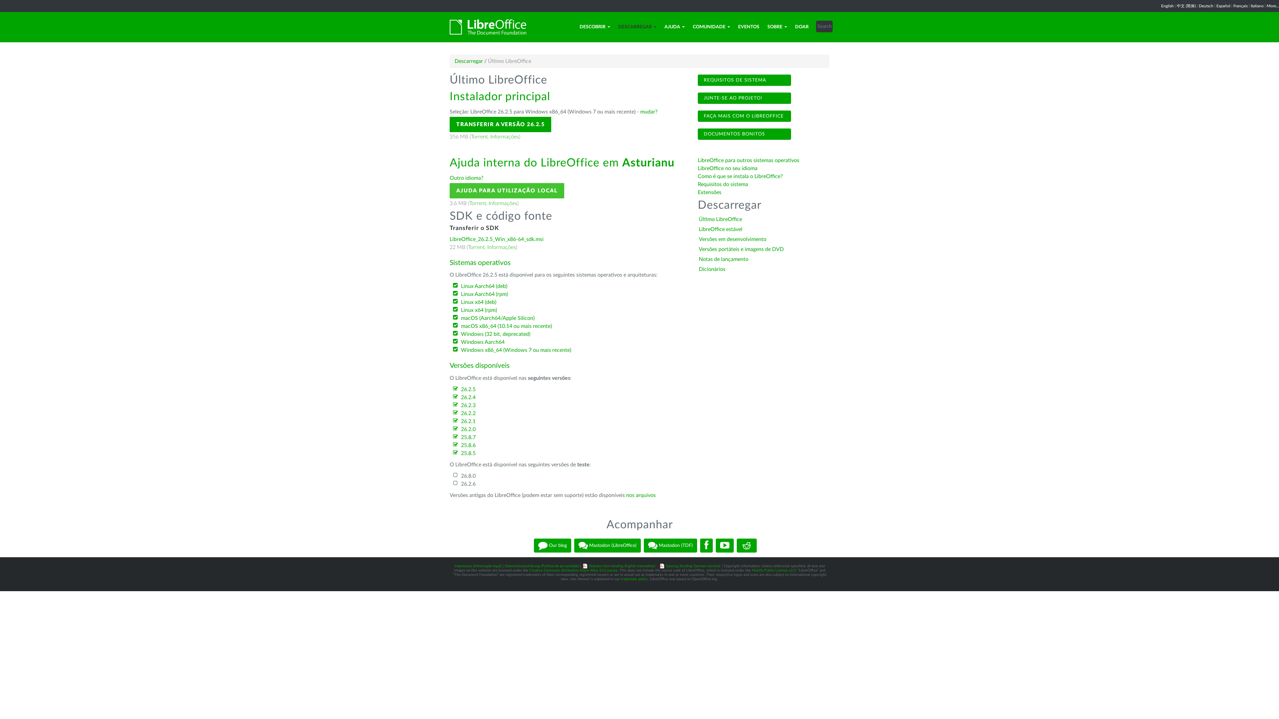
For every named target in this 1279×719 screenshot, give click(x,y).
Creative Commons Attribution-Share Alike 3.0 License (573, 570)
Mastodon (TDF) (675, 545)
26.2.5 (468, 389)
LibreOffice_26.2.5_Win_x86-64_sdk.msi (497, 239)
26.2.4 (468, 397)
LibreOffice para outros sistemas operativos (748, 160)
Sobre (774, 27)
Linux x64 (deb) (478, 302)
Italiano (1257, 6)
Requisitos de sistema (734, 80)
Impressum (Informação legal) (478, 566)
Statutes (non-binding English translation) (622, 566)
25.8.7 (468, 437)
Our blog (557, 545)
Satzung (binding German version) (693, 566)
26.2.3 (468, 405)
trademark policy (634, 579)
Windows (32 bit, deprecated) (495, 334)
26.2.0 (468, 429)
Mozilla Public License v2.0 (774, 570)
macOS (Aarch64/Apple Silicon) (498, 318)
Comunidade (709, 27)
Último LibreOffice (720, 219)
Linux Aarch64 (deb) (484, 286)
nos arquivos (641, 495)
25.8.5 (468, 453)
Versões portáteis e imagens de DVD (741, 249)
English (1167, 6)
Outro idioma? (466, 178)
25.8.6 (468, 445)
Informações (504, 136)
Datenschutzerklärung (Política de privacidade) (542, 566)
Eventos (748, 27)
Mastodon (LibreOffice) (612, 545)
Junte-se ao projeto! (732, 98)
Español (1223, 6)
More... (1273, 6)
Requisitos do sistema (723, 184)
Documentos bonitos (733, 134)
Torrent (479, 136)
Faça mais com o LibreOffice (743, 116)
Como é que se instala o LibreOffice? (740, 176)
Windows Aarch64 (483, 342)
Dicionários (712, 269)
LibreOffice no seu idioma (727, 168)
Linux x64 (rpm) (479, 310)
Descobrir (593, 27)
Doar (802, 27)
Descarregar (635, 27)
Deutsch (1206, 6)
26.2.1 (468, 421)
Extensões (709, 192)
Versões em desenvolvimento (732, 239)
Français (1240, 6)
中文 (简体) (1186, 6)
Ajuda (672, 27)
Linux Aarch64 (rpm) (484, 294)
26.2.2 (468, 413)
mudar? (648, 112)
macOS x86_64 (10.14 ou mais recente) (506, 326)
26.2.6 (468, 484)
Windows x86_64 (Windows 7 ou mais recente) (516, 350)
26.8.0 (468, 476)
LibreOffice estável (720, 229)
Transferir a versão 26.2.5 (500, 124)
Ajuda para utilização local (507, 190)
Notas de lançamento (723, 259)
